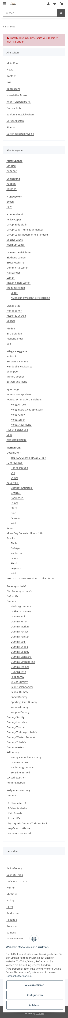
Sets (9, 343)
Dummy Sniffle (19, 646)
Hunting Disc (18, 671)
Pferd (14, 508)
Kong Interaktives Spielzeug (27, 409)
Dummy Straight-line (23, 661)
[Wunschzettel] (54, 3)
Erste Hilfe (14, 818)
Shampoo (12, 371)
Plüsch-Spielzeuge (17, 429)
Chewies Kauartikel (22, 487)
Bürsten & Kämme (17, 361)
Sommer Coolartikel (19, 833)
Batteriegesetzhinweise (20, 133)
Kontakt (11, 76)
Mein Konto (13, 63)
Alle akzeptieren (34, 984)
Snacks (11, 538)
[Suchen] (61, 13)
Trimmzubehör (15, 376)
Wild (13, 523)
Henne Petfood (19, 467)
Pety (9, 206)
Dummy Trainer (20, 666)
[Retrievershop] (13, 4)
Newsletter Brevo (17, 95)
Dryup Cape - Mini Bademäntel (25, 229)
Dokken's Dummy (21, 611)
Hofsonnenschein (17, 881)
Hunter (11, 887)
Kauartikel (12, 482)
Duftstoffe (12, 596)
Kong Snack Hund (21, 424)
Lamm (14, 503)
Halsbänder (13, 272)
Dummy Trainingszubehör (22, 732)
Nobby (10, 900)
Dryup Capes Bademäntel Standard (27, 234)
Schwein (16, 518)
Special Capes (15, 239)
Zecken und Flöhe (17, 381)
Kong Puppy (18, 414)
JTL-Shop (40, 1013)
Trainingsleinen (16, 287)
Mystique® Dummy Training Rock (27, 823)
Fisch (14, 543)
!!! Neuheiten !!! (17, 803)
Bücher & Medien (18, 808)
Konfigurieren (35, 995)
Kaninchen (17, 498)
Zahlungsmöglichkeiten (20, 114)
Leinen (10, 277)
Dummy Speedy (20, 651)
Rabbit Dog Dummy (22, 767)
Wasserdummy (19, 707)
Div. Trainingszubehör (19, 591)
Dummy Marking (20, 626)
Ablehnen (34, 1005)
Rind (13, 513)
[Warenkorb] (61, 3)
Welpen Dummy (20, 712)
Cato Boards (15, 813)
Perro (10, 906)
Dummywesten (15, 747)
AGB (9, 82)
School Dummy (19, 692)
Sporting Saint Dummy (24, 702)
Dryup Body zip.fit (17, 224)
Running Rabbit (16, 782)
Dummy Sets (18, 641)
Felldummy (13, 752)
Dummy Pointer (20, 636)
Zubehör (12, 171)
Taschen (11, 188)
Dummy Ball (18, 616)
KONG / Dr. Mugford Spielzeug (24, 399)
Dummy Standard (21, 656)
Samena (11, 932)
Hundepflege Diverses (19, 366)
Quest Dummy (19, 682)
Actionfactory (14, 868)
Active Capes (14, 219)
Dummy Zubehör (16, 742)
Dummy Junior (19, 621)
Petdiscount (13, 913)
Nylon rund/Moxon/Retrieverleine (30, 297)
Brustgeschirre (15, 262)
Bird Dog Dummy (21, 606)
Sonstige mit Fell (20, 772)
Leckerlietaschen (16, 777)
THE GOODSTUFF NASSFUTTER (28, 457)
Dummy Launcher (17, 722)
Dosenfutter (14, 452)
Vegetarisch (17, 568)
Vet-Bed (11, 165)
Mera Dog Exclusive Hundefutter (25, 533)
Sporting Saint (15, 939)
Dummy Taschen (16, 727)
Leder (14, 292)
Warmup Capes (16, 244)
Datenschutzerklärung (18, 975)
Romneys (12, 926)
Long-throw (17, 676)
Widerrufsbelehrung (19, 101)
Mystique (12, 894)
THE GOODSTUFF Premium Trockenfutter (30, 578)
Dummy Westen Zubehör (21, 737)
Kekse (10, 528)
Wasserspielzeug (16, 439)
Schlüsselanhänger (22, 687)
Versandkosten (15, 121)
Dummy (11, 601)
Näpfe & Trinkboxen (19, 828)
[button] (48, 3)
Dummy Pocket (19, 631)
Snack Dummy (19, 697)
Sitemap (11, 127)
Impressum (13, 88)
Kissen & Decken (16, 315)
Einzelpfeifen (14, 333)
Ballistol (11, 356)
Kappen (11, 183)
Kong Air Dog (18, 404)
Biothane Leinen (16, 257)
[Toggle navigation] (4, 2)
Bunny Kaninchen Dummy (26, 757)
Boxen (10, 201)
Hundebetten (14, 310)
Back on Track (15, 874)
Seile (9, 434)
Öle (13, 472)
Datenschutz (14, 108)
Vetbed (11, 320)
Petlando (12, 919)
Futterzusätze (14, 462)
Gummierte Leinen (17, 267)
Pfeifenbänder (15, 338)
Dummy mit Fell (20, 762)
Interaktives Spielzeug (19, 394)
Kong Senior (18, 419)
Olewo (14, 477)
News (10, 69)
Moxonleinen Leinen (18, 282)
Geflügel (15, 493)
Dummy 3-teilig (15, 717)
